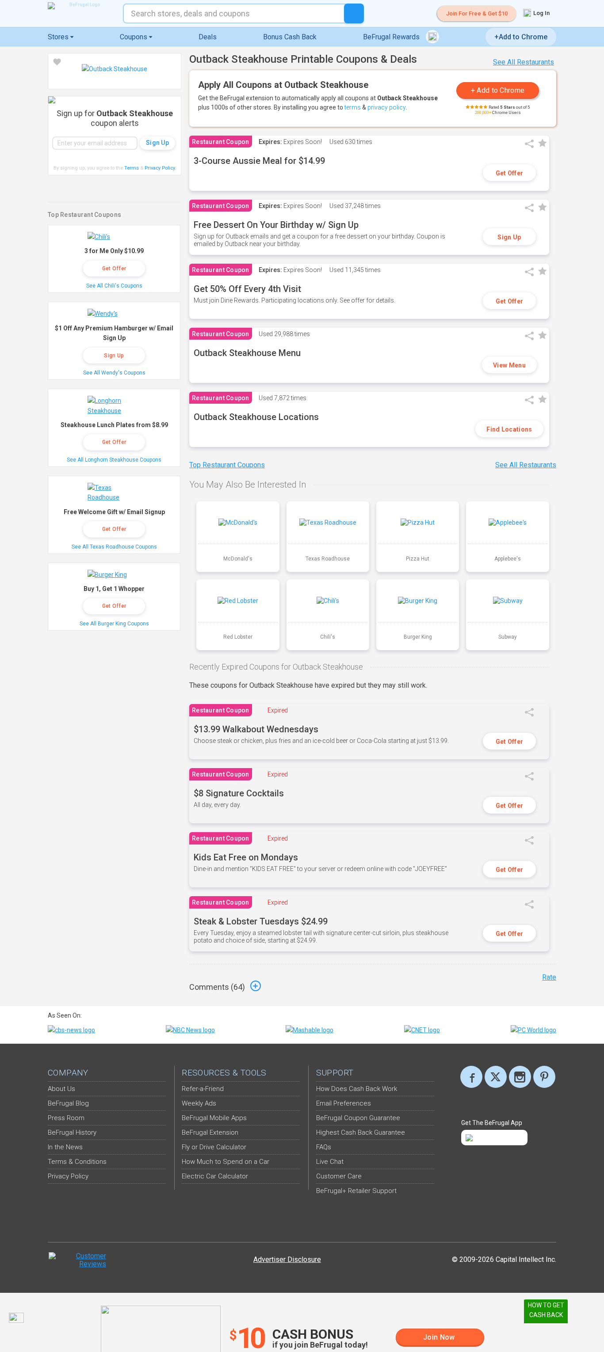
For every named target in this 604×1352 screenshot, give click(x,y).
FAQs (323, 1147)
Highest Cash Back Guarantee (360, 1132)
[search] (354, 13)
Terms (131, 168)
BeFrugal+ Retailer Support (356, 1191)
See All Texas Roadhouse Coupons (114, 547)
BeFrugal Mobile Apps (214, 1118)
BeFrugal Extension (210, 1132)
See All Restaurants (523, 62)
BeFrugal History (72, 1132)
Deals (208, 37)
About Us (61, 1089)
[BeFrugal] (81, 5)
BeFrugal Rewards (392, 37)
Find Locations (509, 429)
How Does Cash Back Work (356, 1089)
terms (352, 107)
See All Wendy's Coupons (114, 373)
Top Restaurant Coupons (227, 465)
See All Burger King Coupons (114, 624)
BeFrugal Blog (68, 1103)
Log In (541, 13)
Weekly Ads (199, 1103)
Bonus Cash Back (290, 37)
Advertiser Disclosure (287, 1259)
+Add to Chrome (520, 37)
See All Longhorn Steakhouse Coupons (114, 460)
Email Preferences (343, 1103)
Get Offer (510, 173)
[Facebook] (471, 1077)
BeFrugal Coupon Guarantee (358, 1118)
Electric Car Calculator (215, 1176)
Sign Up (509, 237)
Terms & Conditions (77, 1162)
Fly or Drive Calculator (214, 1147)
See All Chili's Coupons (114, 286)
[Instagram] (520, 1077)
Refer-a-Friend (203, 1089)
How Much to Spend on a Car (225, 1162)
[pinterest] (544, 1077)
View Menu (509, 365)
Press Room (66, 1118)
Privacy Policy (160, 168)
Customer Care (339, 1176)
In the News (65, 1147)
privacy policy (386, 107)
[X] (496, 1077)
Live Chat (330, 1162)
